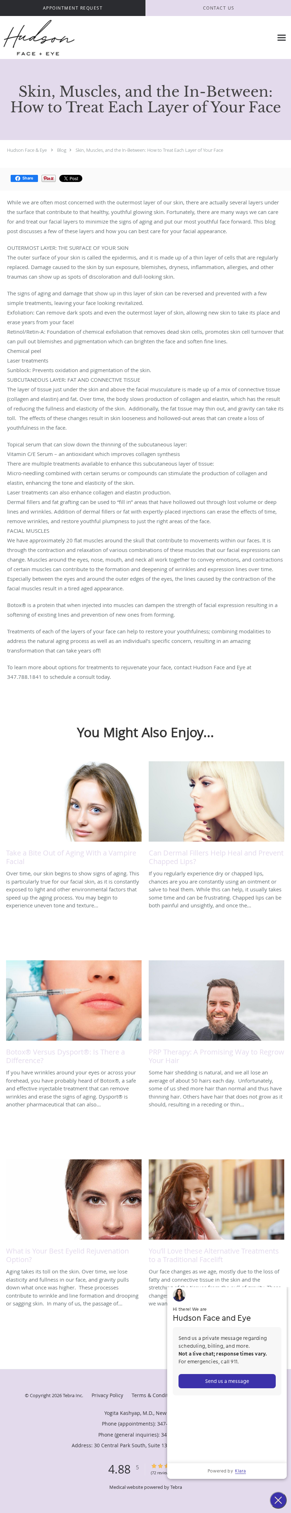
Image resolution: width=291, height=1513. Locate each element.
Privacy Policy (107, 1395)
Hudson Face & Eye (27, 150)
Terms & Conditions (155, 1395)
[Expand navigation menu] (282, 37)
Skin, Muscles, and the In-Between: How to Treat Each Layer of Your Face (149, 150)
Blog (61, 150)
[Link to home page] (37, 37)
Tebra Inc (72, 1395)
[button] (73, 8)
